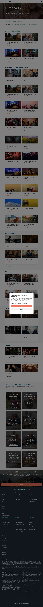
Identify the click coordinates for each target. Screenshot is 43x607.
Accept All (21, 306)
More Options (21, 311)
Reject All (21, 309)
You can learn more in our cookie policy (19, 303)
